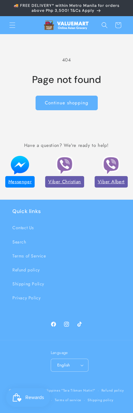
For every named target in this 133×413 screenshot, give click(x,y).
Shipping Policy (28, 284)
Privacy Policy (26, 298)
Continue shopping (66, 102)
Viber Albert (111, 181)
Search (19, 242)
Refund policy (26, 270)
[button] (12, 25)
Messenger (20, 181)
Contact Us (23, 228)
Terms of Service (29, 256)
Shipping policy (101, 399)
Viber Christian (64, 181)
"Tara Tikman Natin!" (78, 390)
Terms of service (68, 399)
